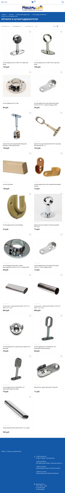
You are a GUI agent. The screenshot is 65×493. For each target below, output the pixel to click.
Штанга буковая (8, 184)
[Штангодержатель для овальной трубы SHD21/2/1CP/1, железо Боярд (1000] (48, 86)
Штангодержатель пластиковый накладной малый (47, 185)
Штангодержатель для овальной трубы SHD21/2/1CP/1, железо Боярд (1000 (46, 104)
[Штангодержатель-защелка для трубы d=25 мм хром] (17, 329)
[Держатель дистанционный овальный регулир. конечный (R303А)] (17, 126)
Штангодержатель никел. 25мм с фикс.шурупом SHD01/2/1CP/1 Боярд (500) (16, 266)
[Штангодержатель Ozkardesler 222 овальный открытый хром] (48, 329)
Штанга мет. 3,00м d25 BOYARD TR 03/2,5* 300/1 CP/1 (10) (47, 307)
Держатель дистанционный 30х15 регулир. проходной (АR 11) (47, 144)
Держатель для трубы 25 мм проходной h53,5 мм (46, 225)
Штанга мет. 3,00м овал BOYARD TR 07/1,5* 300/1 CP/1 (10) (16, 307)
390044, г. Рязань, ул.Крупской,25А (11, 451)
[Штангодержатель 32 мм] (17, 86)
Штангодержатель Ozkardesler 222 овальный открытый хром (45, 347)
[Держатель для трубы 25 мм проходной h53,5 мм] (48, 208)
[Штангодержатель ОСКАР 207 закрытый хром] (17, 45)
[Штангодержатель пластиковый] (17, 208)
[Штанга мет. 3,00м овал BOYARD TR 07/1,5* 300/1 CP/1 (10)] (17, 289)
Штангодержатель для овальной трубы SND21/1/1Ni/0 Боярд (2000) (46, 266)
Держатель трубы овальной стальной (45, 387)
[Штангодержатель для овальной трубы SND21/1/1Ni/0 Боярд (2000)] (48, 248)
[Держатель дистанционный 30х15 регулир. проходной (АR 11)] (48, 126)
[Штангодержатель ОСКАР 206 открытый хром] (48, 45)
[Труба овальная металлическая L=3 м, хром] (17, 410)
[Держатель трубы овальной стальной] (48, 370)
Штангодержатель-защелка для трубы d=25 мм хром (16, 347)
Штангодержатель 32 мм (10, 103)
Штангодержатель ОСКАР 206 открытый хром (46, 63)
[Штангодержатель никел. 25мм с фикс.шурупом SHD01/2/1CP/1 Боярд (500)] (17, 248)
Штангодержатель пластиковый (13, 225)
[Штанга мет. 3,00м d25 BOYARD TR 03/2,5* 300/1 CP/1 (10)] (48, 289)
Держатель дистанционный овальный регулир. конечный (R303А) (14, 144)
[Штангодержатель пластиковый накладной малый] (48, 167)
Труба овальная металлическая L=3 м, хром (16, 428)
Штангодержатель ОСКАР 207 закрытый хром (15, 63)
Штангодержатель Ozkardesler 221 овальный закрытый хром (14, 388)
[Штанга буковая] (17, 167)
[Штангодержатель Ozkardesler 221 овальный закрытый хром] (17, 370)
